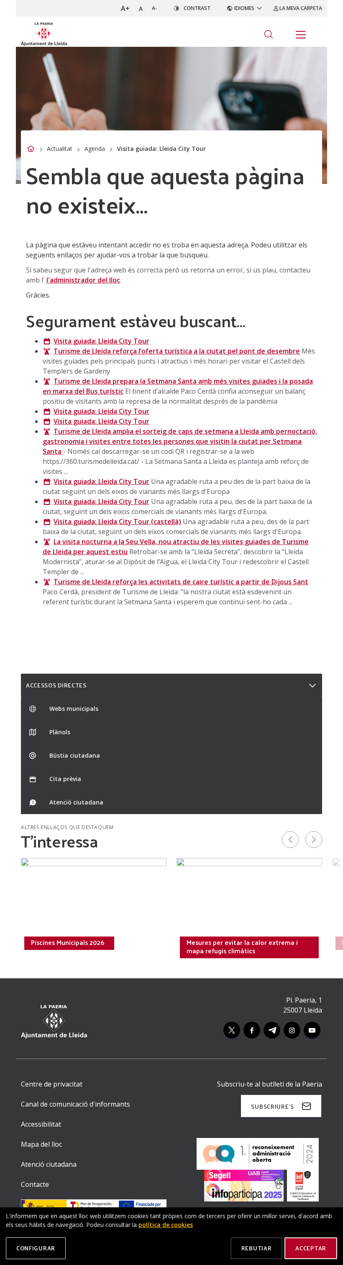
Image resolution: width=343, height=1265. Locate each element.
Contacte (35, 1184)
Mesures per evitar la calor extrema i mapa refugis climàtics (242, 947)
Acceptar (310, 1248)
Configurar (35, 1248)
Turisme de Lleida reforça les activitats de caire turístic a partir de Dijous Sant (181, 581)
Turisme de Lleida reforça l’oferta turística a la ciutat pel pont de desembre (177, 351)
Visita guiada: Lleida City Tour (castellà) (117, 521)
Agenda (94, 149)
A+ (125, 8)
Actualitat (59, 149)
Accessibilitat (41, 1124)
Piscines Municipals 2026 (67, 942)
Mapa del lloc (41, 1144)
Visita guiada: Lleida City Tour (101, 341)
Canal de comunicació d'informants (75, 1104)
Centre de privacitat (51, 1084)
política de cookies (165, 1225)
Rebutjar (256, 1248)
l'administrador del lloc (83, 280)
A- (154, 8)
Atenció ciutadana (49, 1164)
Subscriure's (272, 1106)
